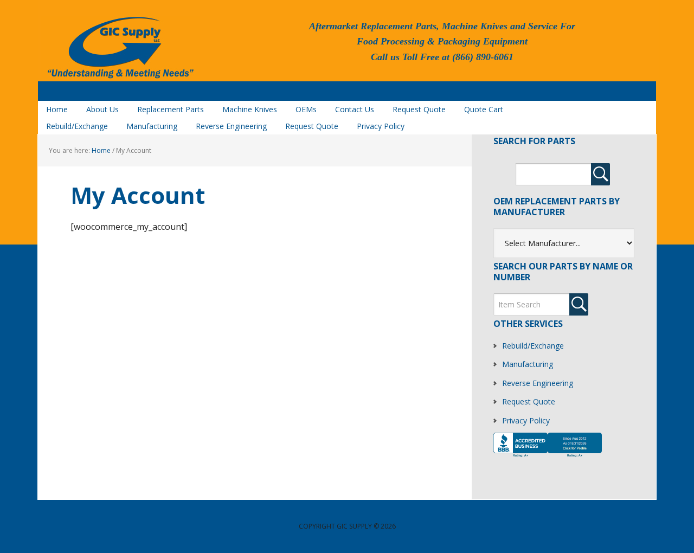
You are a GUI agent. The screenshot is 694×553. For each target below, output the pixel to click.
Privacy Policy (526, 420)
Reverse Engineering (537, 383)
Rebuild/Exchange (533, 345)
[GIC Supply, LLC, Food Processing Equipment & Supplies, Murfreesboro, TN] (547, 457)
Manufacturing (527, 364)
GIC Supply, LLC (119, 48)
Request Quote (528, 401)
